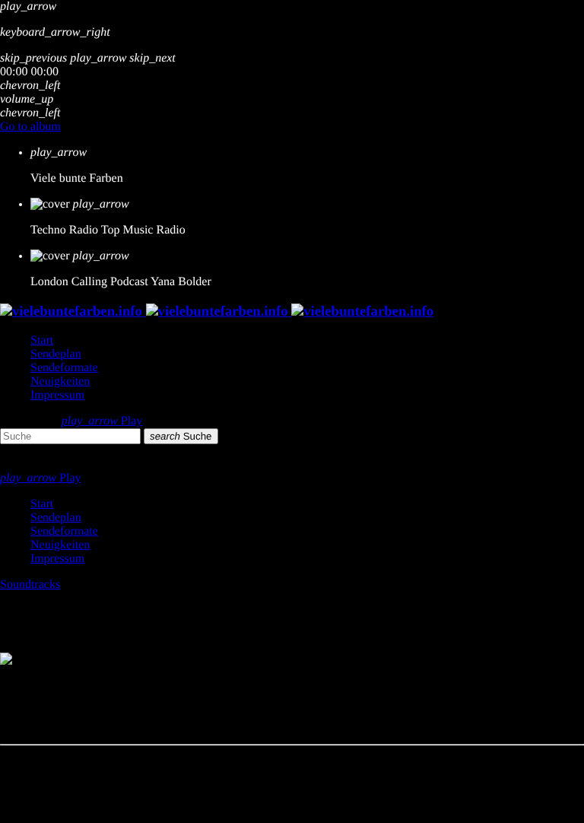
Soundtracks (30, 584)
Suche (181, 436)
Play (102, 421)
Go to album (30, 126)
